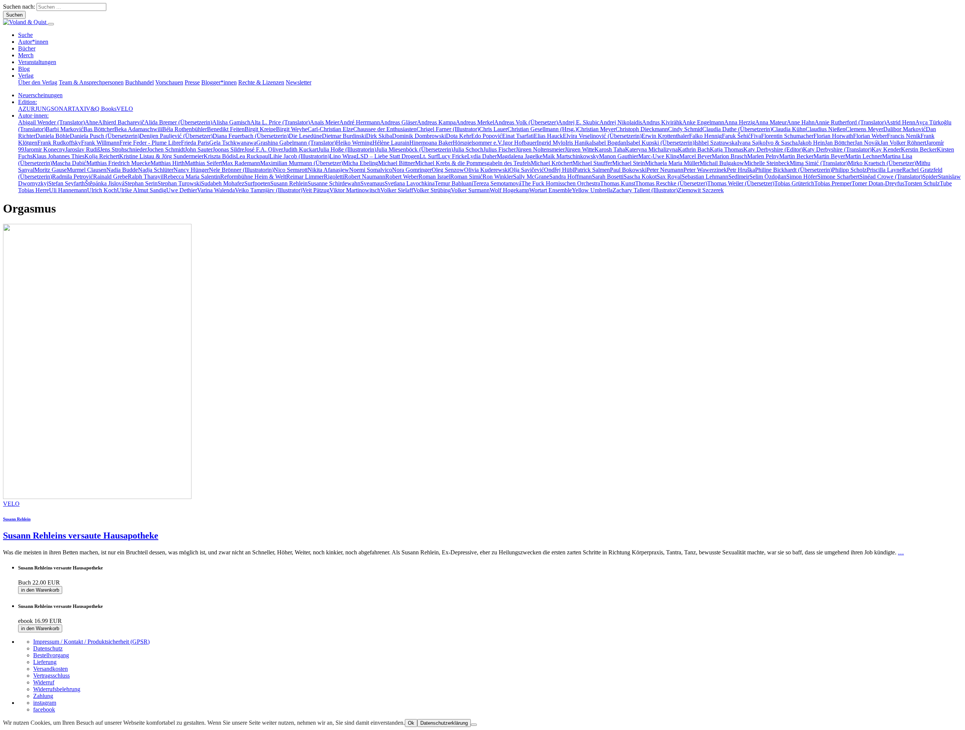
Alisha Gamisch (231, 122)
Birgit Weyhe (292, 129)
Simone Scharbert (838, 176)
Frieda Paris (195, 142)
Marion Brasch (729, 156)
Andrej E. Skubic (578, 122)
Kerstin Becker (919, 149)
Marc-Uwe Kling (658, 156)
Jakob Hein (811, 142)
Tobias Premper (833, 183)
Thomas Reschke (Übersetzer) (671, 183)
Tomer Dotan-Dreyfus (878, 183)
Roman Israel (434, 176)
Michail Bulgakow (722, 163)
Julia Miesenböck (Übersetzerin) (414, 149)
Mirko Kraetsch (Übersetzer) (882, 163)
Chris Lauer (493, 129)
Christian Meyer (596, 129)
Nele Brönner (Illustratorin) (241, 170)
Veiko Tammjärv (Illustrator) (268, 190)
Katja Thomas (726, 149)
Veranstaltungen (37, 62)
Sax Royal (669, 176)
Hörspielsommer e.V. (478, 142)
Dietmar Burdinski (344, 136)
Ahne (91, 122)
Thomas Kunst (617, 183)
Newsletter (298, 82)
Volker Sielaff (396, 190)
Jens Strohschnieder (123, 149)
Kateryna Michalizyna (651, 149)
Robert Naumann (364, 176)
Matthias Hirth (167, 163)
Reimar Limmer (305, 176)
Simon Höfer (801, 176)
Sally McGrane (531, 176)
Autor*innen (33, 41)
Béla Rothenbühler (184, 129)
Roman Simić (466, 176)
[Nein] (474, 725)
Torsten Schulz (922, 183)
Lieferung (45, 662)
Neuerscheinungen (40, 95)
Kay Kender (886, 149)
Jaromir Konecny (44, 149)
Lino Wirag (343, 156)
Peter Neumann (664, 170)
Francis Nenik (904, 136)
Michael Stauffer (592, 163)
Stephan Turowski (179, 183)
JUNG (43, 109)
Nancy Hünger (191, 170)
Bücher (26, 48)
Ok (411, 723)
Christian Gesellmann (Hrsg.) (542, 129)
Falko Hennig (705, 136)
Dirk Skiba (379, 136)
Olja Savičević (526, 170)
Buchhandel (139, 82)
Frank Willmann (100, 142)
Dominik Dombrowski (419, 136)
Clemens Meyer (864, 129)
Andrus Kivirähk (662, 122)
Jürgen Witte (579, 149)
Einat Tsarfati (518, 136)
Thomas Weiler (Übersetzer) (740, 183)
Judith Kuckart (300, 149)
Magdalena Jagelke (519, 156)
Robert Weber (401, 176)
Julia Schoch (468, 149)
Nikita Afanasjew (328, 170)
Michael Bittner (396, 163)
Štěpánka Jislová (104, 183)
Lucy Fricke (452, 156)
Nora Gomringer (412, 170)
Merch (26, 55)
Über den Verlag (37, 82)
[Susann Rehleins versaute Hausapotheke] (97, 497)
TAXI (79, 109)
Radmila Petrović (72, 176)
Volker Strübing (432, 190)
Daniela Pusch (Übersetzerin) (104, 136)
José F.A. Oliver (263, 149)
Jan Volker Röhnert (903, 142)
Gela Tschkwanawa (232, 142)
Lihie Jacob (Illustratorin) (299, 156)
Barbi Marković (64, 129)
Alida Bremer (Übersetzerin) (178, 122)
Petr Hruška (741, 170)
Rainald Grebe (110, 176)
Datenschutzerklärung (444, 723)
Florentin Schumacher (787, 136)
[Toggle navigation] (51, 24)
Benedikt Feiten (226, 129)
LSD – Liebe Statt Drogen (388, 156)
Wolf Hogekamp (509, 190)
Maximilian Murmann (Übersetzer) (301, 163)
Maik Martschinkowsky (570, 156)
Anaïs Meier (324, 122)
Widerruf (43, 682)
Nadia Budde (122, 170)
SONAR (61, 109)
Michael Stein (628, 163)
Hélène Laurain (390, 142)
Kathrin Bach (694, 149)
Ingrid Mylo (551, 142)
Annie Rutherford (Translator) (850, 122)
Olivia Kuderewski (486, 170)
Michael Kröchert (552, 163)
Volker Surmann (470, 190)
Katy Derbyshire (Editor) (773, 149)
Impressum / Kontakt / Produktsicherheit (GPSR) (91, 641)
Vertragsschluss (51, 675)
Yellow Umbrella (592, 190)
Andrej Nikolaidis (620, 122)
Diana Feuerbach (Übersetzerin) (251, 136)
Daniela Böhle (52, 136)
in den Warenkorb (40, 590)
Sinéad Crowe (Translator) (890, 176)
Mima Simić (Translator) (819, 163)
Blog (24, 69)
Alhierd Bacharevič (121, 122)
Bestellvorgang (51, 655)
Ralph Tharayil (146, 176)
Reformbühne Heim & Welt (253, 176)
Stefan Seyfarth (66, 183)
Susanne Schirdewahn (334, 183)
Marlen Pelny (763, 156)
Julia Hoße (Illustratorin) (347, 149)
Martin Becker (796, 156)
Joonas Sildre (228, 149)
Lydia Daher (482, 156)
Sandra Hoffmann (570, 176)
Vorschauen (169, 82)
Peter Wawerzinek (705, 170)
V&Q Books (101, 109)
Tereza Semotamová (497, 183)
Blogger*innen (219, 82)
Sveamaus (372, 183)
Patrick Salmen (592, 170)
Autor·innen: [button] (33, 115)
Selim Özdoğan (767, 176)
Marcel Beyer (695, 156)
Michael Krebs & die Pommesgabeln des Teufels (473, 163)
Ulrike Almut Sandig (141, 190)
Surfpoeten (257, 183)
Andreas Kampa (436, 122)
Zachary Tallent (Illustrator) (645, 190)
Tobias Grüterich (794, 183)
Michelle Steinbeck (767, 163)
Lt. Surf (429, 156)
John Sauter (199, 149)
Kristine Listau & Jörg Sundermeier (161, 156)
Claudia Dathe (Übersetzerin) (737, 129)
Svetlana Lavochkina (409, 183)
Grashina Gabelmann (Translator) (296, 142)
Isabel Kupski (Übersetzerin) (660, 142)
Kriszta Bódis (220, 156)
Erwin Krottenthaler (665, 136)
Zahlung (43, 696)
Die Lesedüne (305, 136)
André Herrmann (359, 122)
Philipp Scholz (849, 170)
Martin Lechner (863, 156)
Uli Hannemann (68, 190)
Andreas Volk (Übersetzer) (526, 122)
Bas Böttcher (98, 129)
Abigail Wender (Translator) (51, 122)
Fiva (756, 136)
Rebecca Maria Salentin (192, 176)
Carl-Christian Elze (330, 129)
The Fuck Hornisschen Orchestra (560, 183)
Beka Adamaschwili (138, 129)
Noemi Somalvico (370, 170)
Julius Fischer (499, 149)
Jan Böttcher (840, 142)
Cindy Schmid (685, 129)
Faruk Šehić (736, 136)
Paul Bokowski (628, 170)
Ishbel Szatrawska (715, 142)
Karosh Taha (609, 149)
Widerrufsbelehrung (56, 689)
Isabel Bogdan (609, 142)
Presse (192, 82)
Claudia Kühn (789, 129)
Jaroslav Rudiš (82, 149)
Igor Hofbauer (520, 142)
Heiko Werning (354, 142)
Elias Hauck (548, 136)
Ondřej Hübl (559, 170)
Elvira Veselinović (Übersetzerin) (602, 136)
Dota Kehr (458, 136)
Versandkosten (50, 669)
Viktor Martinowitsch (354, 190)
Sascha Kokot (640, 176)
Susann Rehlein (289, 183)
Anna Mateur (771, 122)
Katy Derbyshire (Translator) (837, 149)
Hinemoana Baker (431, 142)
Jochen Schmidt (166, 149)
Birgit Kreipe (260, 129)
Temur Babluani (454, 183)
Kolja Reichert (101, 156)
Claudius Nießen (826, 129)
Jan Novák (867, 142)
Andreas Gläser (398, 122)
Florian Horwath (833, 136)
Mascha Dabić (69, 163)
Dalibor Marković (904, 129)
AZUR (26, 109)
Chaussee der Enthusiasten (385, 129)
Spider (930, 176)
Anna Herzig (739, 122)
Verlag (26, 75)
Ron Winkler (497, 176)
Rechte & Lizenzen (261, 82)
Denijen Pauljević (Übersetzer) (176, 136)
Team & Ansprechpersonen (91, 82)
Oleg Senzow (448, 170)
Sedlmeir (738, 176)
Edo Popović (486, 136)
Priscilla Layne (884, 170)
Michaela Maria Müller (672, 163)
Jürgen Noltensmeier (540, 149)
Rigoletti (334, 176)
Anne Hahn (801, 122)
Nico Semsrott (291, 170)
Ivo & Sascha (782, 142)
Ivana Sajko (751, 142)
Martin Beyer (829, 156)
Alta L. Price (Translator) (280, 122)
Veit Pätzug (315, 190)
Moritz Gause (50, 170)
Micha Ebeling (360, 163)
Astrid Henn (900, 122)
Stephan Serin (141, 183)
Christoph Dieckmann (642, 129)
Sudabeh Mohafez (222, 183)
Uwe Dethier (181, 190)
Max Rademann (241, 163)
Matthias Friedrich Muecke (118, 163)
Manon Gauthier (618, 156)
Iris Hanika (578, 142)
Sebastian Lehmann (705, 176)
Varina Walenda (216, 190)
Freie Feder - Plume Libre (150, 142)
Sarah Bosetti (607, 176)
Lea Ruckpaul (253, 156)
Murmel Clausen (86, 170)
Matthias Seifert (203, 163)
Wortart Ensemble (550, 190)
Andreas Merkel (475, 122)
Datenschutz (48, 648)
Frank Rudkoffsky (59, 142)
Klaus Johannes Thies (58, 156)
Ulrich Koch (102, 190)
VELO (124, 109)
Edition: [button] (27, 102)
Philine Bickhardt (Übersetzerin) (793, 170)
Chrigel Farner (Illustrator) (448, 129)
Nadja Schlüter (155, 170)
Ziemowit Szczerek (701, 190)
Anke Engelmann (703, 122)
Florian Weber (870, 136)
